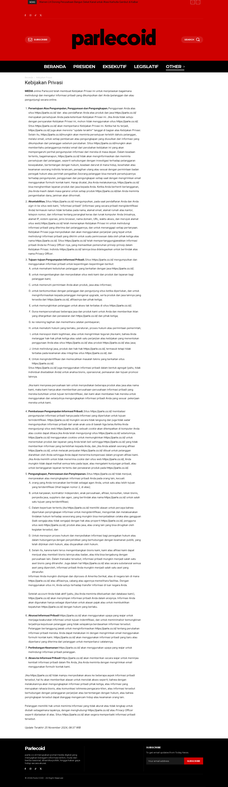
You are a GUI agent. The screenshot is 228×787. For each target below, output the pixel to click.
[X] (40, 15)
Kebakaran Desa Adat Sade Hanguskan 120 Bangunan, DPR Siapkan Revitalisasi (82, 2)
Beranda (29, 77)
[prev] (193, 2)
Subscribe (193, 761)
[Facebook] (25, 15)
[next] (198, 2)
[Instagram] (30, 15)
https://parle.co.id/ (45, 112)
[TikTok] (35, 15)
